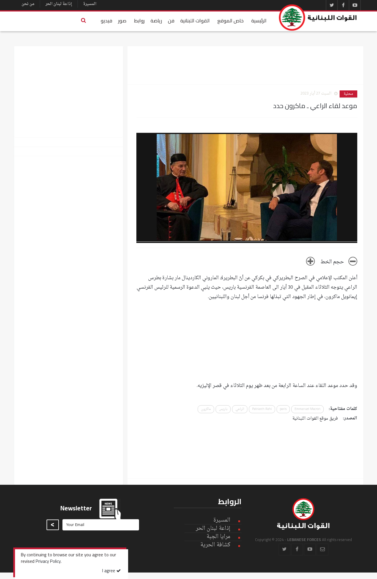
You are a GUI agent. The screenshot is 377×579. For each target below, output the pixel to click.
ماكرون (206, 409)
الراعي (239, 409)
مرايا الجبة (218, 537)
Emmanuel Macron (307, 409)
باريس (223, 409)
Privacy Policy (48, 562)
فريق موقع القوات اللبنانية (315, 419)
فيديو (106, 20)
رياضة (156, 20)
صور (122, 20)
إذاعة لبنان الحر (58, 4)
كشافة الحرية (215, 545)
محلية (348, 94)
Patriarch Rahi (262, 409)
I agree (109, 571)
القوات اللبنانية (195, 20)
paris (283, 409)
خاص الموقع (230, 20)
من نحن (28, 4)
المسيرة (89, 4)
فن (171, 20)
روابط (139, 20)
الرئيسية (259, 20)
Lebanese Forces (318, 17)
